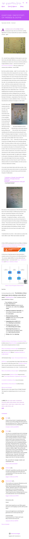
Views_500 (10, 406)
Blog (3, 6)
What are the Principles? (7, 387)
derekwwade (9, 481)
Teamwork (21, 402)
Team (18, 402)
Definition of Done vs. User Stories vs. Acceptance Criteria (14, 341)
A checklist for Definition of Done (9, 380)
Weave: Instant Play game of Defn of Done (14, 285)
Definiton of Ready (14, 374)
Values (3, 404)
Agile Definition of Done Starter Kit (9, 383)
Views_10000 (14, 404)
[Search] (23, 2)
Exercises (4, 402)
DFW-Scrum (4, 361)
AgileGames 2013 (7, 352)
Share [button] (3, 408)
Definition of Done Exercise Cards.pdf (14, 181)
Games (8, 402)
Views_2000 (21, 404)
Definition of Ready (23, 363)
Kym (7, 418)
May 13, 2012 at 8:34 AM (11, 463)
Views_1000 (8, 404)
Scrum (11, 402)
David (7, 431)
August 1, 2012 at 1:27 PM (12, 476)
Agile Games (13, 400)
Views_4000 (5, 406)
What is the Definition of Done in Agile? (10, 348)
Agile (8, 400)
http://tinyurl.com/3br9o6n (7, 65)
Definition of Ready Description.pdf (14, 177)
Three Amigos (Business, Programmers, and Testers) (15, 376)
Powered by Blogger (15, 533)
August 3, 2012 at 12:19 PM (12, 495)
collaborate (19, 400)
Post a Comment (5, 524)
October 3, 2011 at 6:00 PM (12, 426)
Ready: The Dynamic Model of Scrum (19, 357)
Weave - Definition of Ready (12, 261)
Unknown (8, 467)
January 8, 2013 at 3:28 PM (12, 520)
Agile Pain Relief (13, 343)
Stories (14, 402)
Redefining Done (10, 297)
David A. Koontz (12, 6)
